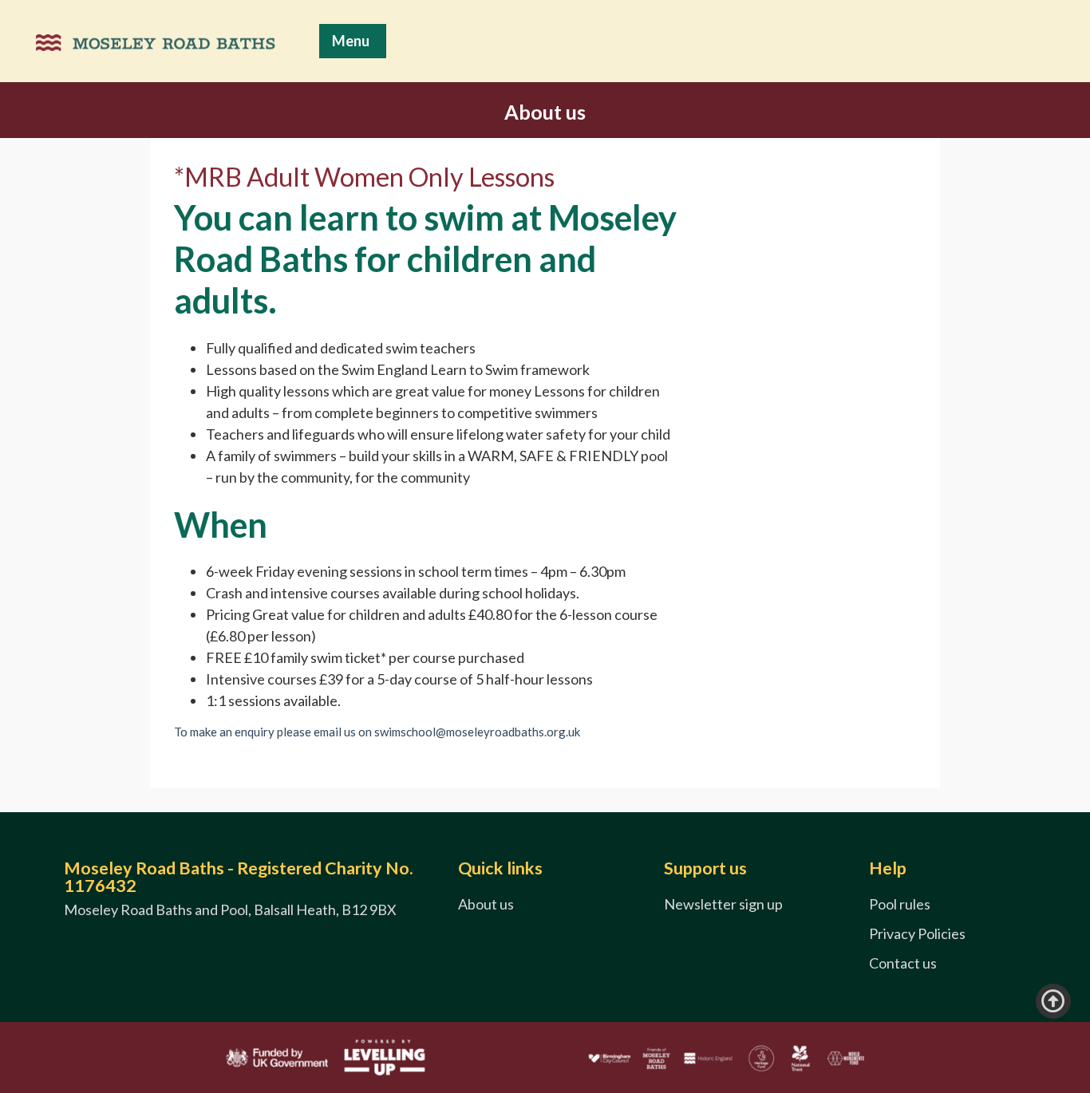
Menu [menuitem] (350, 40)
